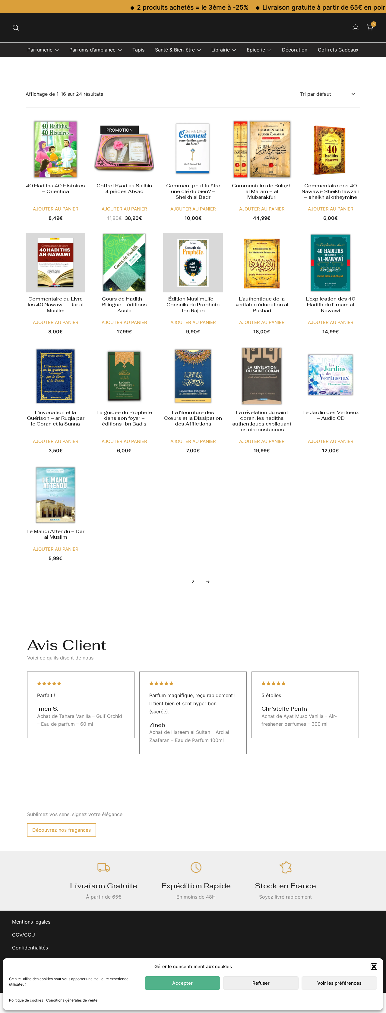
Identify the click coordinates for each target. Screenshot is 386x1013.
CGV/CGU (23, 935)
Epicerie (256, 50)
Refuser (261, 983)
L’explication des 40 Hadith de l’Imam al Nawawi (330, 304)
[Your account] (355, 28)
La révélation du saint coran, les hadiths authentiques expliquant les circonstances (261, 421)
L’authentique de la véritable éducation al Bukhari (262, 304)
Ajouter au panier (55, 209)
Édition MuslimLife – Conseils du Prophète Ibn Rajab (193, 304)
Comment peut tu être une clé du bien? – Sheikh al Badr (193, 191)
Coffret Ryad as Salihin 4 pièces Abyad (124, 188)
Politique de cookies (26, 1000)
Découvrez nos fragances (61, 830)
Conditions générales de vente (71, 1000)
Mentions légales (31, 922)
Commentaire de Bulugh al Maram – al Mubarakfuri (262, 191)
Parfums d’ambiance (92, 50)
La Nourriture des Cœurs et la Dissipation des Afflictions (193, 418)
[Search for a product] (16, 27)
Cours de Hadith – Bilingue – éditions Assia (124, 304)
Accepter (182, 983)
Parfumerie (39, 50)
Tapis (138, 50)
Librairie (220, 50)
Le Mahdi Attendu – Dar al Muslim (55, 534)
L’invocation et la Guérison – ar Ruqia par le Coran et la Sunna (55, 418)
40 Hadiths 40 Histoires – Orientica (55, 188)
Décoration (294, 50)
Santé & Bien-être (175, 50)
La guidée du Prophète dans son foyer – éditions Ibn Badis (124, 418)
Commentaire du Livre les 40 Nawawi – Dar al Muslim (56, 304)
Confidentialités (30, 948)
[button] (374, 967)
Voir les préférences (339, 983)
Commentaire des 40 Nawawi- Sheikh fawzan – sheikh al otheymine (330, 191)
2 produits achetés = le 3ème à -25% (176, 7)
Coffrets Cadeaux (338, 50)
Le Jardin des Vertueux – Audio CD (330, 415)
